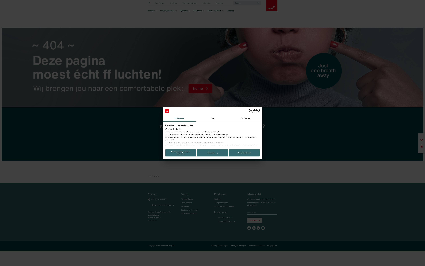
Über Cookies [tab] (245, 118)
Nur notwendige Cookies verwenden (180, 153)
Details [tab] (212, 118)
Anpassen (211, 153)
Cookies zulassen (244, 153)
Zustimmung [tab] (179, 118)
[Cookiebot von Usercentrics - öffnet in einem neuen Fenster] (250, 111)
